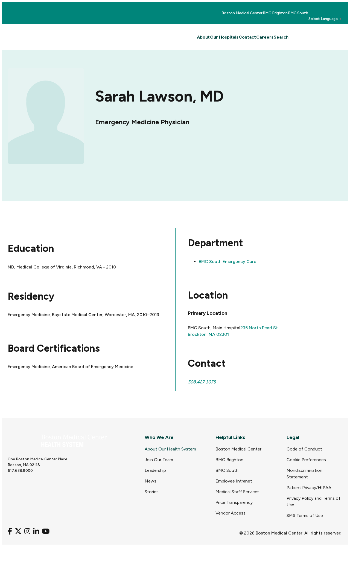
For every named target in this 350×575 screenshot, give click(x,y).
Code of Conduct (304, 449)
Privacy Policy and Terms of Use (313, 501)
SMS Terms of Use (305, 515)
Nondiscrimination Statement (304, 473)
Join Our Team (159, 459)
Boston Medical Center (241, 13)
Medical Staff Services (237, 491)
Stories (152, 491)
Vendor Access (230, 513)
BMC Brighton (275, 13)
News (150, 481)
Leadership (155, 470)
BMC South (298, 13)
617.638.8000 (20, 470)
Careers (264, 37)
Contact (247, 37)
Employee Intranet (233, 481)
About (203, 37)
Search (281, 37)
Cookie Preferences (306, 459)
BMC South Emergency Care (227, 261)
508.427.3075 (202, 382)
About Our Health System (170, 449)
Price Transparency (234, 502)
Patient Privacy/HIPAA (309, 487)
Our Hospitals (224, 37)
